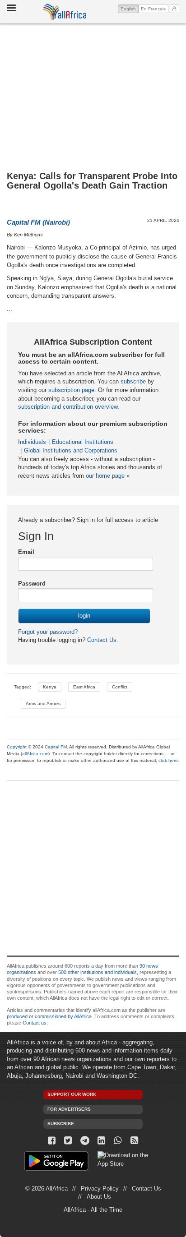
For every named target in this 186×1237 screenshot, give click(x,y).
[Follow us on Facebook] (51, 1140)
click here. (168, 760)
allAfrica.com (35, 753)
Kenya (49, 686)
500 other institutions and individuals (97, 972)
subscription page (71, 390)
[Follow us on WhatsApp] (118, 1140)
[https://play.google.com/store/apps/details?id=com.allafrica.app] (56, 1162)
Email (26, 552)
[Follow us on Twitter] (68, 1140)
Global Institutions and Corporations (70, 450)
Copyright (17, 746)
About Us (99, 1196)
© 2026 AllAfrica (46, 1188)
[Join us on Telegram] (84, 1140)
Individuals (32, 441)
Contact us (34, 1022)
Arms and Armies (43, 703)
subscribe (133, 381)
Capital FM (56, 746)
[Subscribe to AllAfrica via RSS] (134, 1140)
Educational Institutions (82, 441)
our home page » (108, 475)
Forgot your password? (48, 631)
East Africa (84, 686)
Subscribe (60, 1123)
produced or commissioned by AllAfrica (49, 1016)
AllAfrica (64, 12)
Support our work (71, 1094)
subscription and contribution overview (67, 406)
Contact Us (100, 640)
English (130, 8)
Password (32, 583)
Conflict (119, 686)
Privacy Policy (100, 1188)
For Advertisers (69, 1109)
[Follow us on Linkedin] (101, 1140)
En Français (153, 8)
